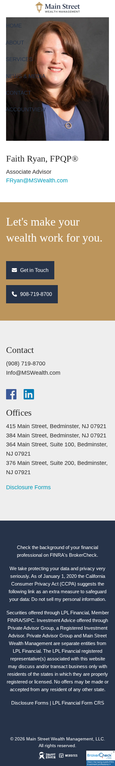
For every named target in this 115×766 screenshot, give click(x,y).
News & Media (25, 76)
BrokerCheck (83, 555)
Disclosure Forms (28, 487)
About (15, 43)
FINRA (14, 620)
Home (14, 26)
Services (19, 59)
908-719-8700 (35, 294)
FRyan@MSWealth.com (37, 180)
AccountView (26, 110)
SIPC (28, 620)
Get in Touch (34, 270)
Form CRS (92, 703)
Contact (18, 93)
